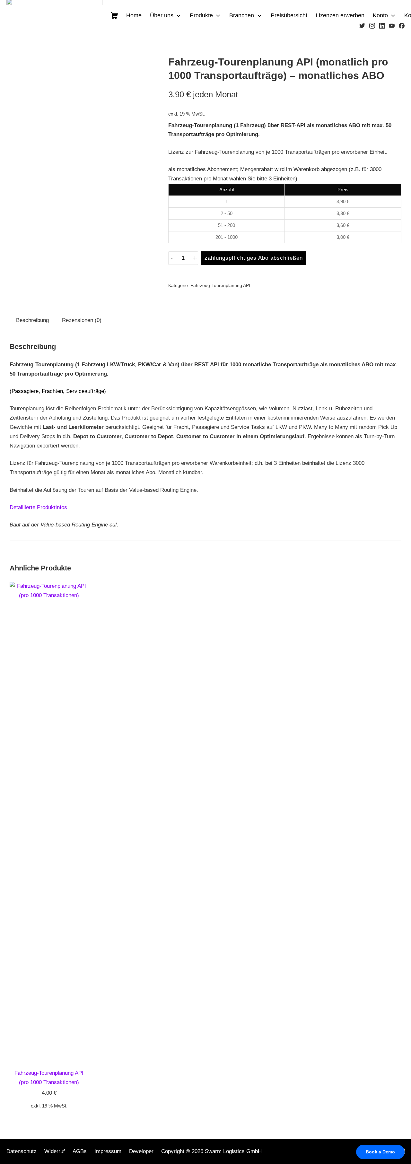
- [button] (172, 258)
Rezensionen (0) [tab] (81, 320)
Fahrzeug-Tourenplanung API (220, 285)
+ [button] (195, 258)
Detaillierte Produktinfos (38, 507)
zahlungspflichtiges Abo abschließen (254, 258)
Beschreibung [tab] (32, 320)
